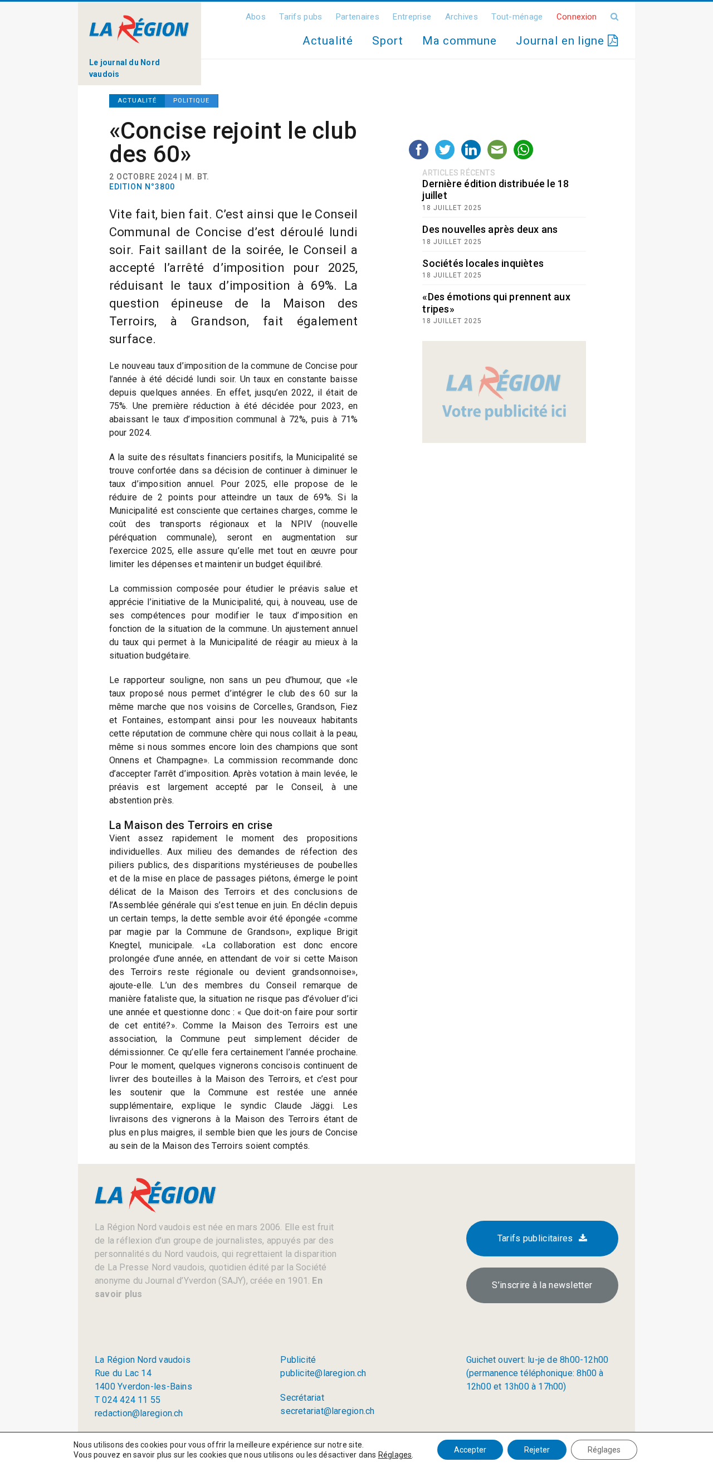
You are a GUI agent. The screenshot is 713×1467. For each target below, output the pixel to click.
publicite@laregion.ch (323, 1373)
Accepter (470, 1449)
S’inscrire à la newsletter (542, 1285)
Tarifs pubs (300, 17)
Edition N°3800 (142, 186)
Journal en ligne (562, 40)
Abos (256, 17)
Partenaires (357, 17)
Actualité (327, 40)
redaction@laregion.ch (139, 1413)
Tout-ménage (517, 17)
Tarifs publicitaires (535, 1238)
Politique (191, 100)
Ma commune (459, 40)
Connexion (576, 17)
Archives (461, 17)
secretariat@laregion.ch (327, 1411)
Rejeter (537, 1449)
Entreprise (412, 17)
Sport (387, 40)
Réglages (395, 1454)
